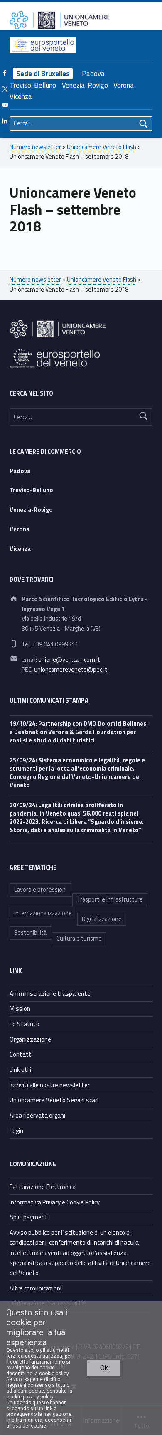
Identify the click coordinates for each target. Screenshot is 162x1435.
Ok (104, 1368)
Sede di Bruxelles (42, 73)
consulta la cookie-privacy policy (39, 1394)
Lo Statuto (24, 1024)
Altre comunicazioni (35, 1288)
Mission (20, 1008)
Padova (93, 73)
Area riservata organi (37, 1115)
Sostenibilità (30, 932)
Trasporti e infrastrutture (110, 899)
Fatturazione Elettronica (43, 1187)
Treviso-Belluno (33, 85)
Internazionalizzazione (43, 913)
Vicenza (21, 96)
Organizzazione (30, 1039)
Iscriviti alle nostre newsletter (50, 1085)
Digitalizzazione (102, 919)
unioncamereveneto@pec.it (70, 669)
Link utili (20, 1069)
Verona (123, 85)
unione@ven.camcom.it (69, 659)
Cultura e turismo (79, 938)
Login (16, 1130)
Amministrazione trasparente (50, 993)
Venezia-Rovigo (85, 85)
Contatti (21, 1054)
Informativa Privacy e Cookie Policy (55, 1202)
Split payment (29, 1217)
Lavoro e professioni (40, 889)
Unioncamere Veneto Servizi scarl (54, 1100)
